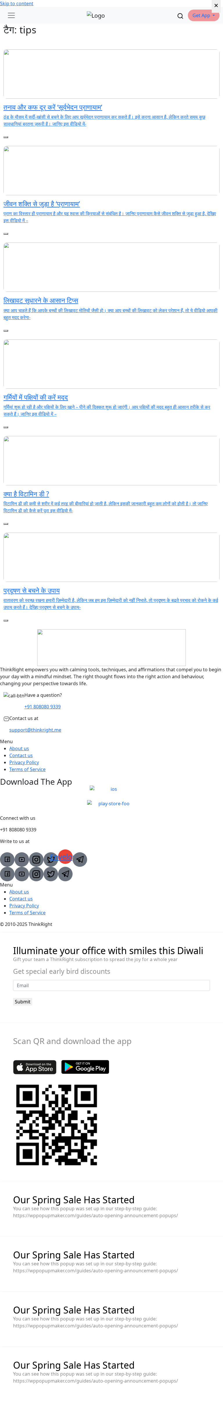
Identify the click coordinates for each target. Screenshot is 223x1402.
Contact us (21, 755)
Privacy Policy (24, 762)
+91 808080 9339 (42, 706)
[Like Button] (5, 137)
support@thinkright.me (35, 730)
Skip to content (16, 3)
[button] (204, 15)
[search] (180, 15)
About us (19, 748)
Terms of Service (27, 769)
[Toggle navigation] (11, 15)
